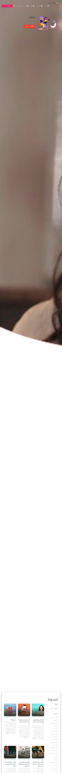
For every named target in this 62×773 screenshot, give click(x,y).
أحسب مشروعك (29, 26)
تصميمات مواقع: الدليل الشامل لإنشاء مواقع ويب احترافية (24, 764)
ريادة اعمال (54, 731)
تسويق (54, 744)
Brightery (50, 3)
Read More (26, 737)
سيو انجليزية (53, 723)
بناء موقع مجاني (53, 734)
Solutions (39, 6)
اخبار (55, 728)
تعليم (55, 757)
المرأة (55, 720)
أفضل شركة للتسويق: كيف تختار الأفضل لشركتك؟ (24, 722)
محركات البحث (53, 742)
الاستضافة (54, 736)
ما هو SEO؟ (13, 720)
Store (32, 6)
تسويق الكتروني (53, 762)
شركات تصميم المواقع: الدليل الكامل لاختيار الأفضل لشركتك (38, 764)
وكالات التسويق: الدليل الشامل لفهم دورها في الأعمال (10, 764)
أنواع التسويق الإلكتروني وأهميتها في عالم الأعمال (38, 722)
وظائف (54, 759)
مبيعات (54, 739)
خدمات (47, 6)
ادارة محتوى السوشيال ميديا (53, 754)
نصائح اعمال (53, 747)
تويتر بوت (54, 750)
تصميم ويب (54, 770)
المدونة (26, 6)
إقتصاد (54, 725)
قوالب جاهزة (53, 717)
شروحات (54, 765)
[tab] (52, 713)
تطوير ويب (54, 767)
